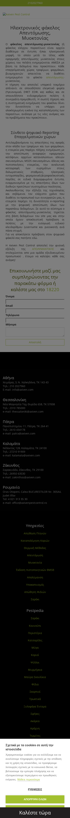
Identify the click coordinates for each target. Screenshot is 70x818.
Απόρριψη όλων (35, 799)
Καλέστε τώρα (35, 812)
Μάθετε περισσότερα (28, 779)
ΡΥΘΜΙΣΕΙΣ (35, 789)
